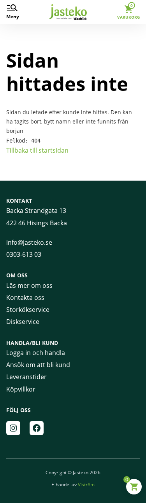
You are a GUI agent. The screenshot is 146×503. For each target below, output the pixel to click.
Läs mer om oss (29, 285)
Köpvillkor (20, 389)
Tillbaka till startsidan (37, 150)
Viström (86, 484)
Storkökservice (27, 309)
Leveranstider (26, 376)
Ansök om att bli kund (38, 364)
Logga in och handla (35, 352)
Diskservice (22, 321)
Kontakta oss (25, 297)
